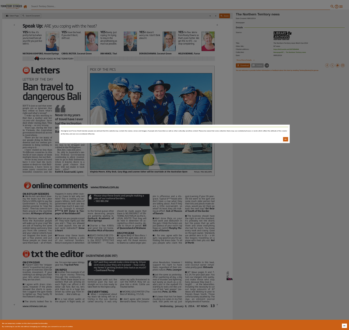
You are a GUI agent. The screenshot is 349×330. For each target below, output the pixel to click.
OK (285, 139)
